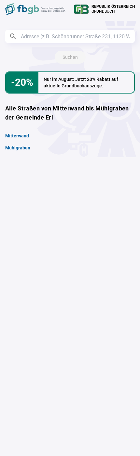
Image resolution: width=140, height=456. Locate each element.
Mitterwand (17, 135)
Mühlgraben (17, 147)
